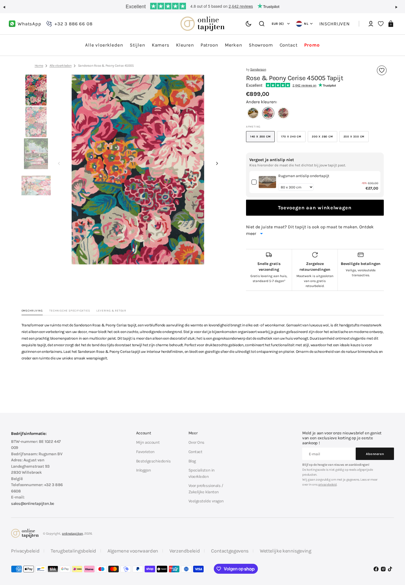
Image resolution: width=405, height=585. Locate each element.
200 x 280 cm (324, 138)
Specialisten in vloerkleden (201, 473)
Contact (195, 451)
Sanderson (258, 69)
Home (39, 65)
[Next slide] (217, 164)
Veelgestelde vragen (206, 501)
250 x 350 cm (356, 138)
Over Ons (196, 442)
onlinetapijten (72, 533)
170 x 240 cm (293, 138)
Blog (192, 461)
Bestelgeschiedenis (153, 461)
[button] (6, 9)
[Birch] (253, 114)
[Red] (283, 114)
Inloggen (143, 470)
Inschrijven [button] (334, 23)
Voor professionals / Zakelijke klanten (205, 488)
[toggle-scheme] (248, 23)
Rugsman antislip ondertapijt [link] (303, 176)
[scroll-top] (393, 554)
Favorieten (145, 451)
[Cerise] (268, 114)
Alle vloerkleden (61, 65)
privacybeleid (327, 484)
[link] (267, 182)
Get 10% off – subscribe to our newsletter (202, 6)
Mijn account (148, 442)
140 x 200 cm (262, 138)
